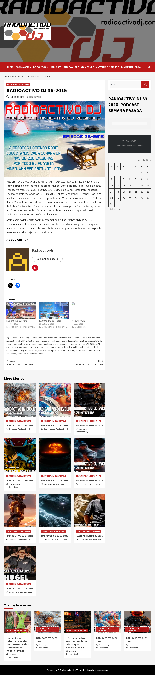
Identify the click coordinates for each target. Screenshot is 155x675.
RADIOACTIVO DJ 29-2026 (54, 480)
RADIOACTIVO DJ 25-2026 (89, 535)
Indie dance (59, 340)
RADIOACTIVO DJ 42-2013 (50, 320)
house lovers (47, 340)
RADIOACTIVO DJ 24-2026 (19, 588)
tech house (62, 350)
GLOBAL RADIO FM (80, 320)
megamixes (58, 344)
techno (71, 350)
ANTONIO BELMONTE (107, 66)
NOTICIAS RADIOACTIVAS (17, 630)
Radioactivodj (33, 96)
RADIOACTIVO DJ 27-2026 (54, 535)
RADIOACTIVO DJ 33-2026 (19, 425)
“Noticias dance (36, 353)
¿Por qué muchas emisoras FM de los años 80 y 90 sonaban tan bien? (76, 643)
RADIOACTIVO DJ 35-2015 (19, 362)
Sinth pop (51, 350)
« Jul (110, 209)
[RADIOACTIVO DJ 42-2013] (54, 310)
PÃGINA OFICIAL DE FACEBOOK (32, 66)
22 (142, 191)
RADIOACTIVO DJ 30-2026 (19, 480)
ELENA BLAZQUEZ (84, 66)
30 (148, 197)
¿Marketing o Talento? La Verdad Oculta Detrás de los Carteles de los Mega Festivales (17, 644)
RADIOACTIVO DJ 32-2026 (54, 425)
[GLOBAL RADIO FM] (87, 310)
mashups (48, 344)
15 (142, 185)
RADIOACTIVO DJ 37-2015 (89, 362)
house (38, 340)
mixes (67, 344)
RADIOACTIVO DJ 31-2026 (89, 425)
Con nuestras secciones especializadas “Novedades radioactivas (61, 337)
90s (19, 337)
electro (30, 340)
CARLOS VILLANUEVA (61, 66)
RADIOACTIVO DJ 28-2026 (89, 480)
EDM (24, 340)
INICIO (9, 66)
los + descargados (34, 344)
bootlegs (26, 337)
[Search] (149, 67)
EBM (19, 340)
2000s (14, 337)
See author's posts (47, 259)
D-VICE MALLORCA (131, 66)
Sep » (117, 209)
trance (13, 353)
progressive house (28, 350)
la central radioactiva (84, 340)
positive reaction (78, 344)
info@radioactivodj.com (38, 232)
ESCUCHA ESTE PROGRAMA (18, 84)
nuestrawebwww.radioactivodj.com (64, 224)
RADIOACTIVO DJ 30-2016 (17, 320)
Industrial (70, 340)
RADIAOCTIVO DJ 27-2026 (19, 535)
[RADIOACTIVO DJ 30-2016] (21, 310)
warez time (23, 353)
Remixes (42, 350)
